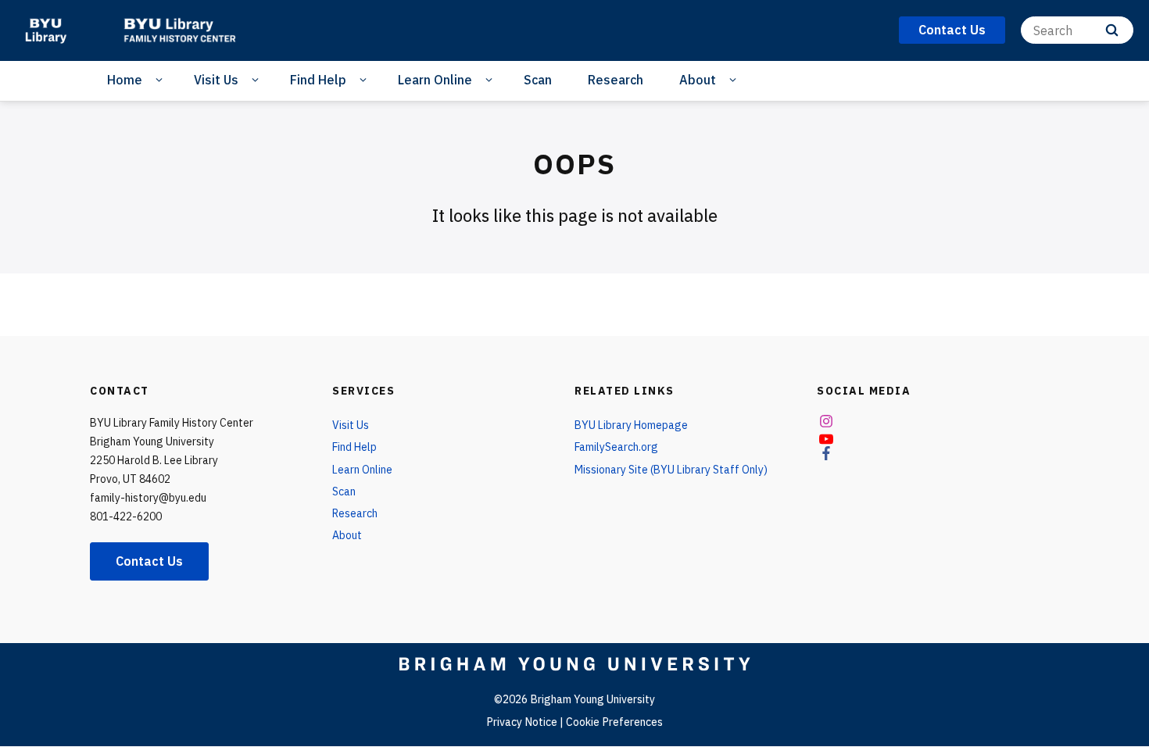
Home (124, 80)
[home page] (45, 31)
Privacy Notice (521, 722)
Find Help (318, 80)
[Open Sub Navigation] (161, 80)
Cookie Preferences (614, 722)
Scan (538, 80)
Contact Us (149, 561)
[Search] (1112, 30)
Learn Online (435, 80)
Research (615, 80)
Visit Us (216, 80)
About (697, 80)
